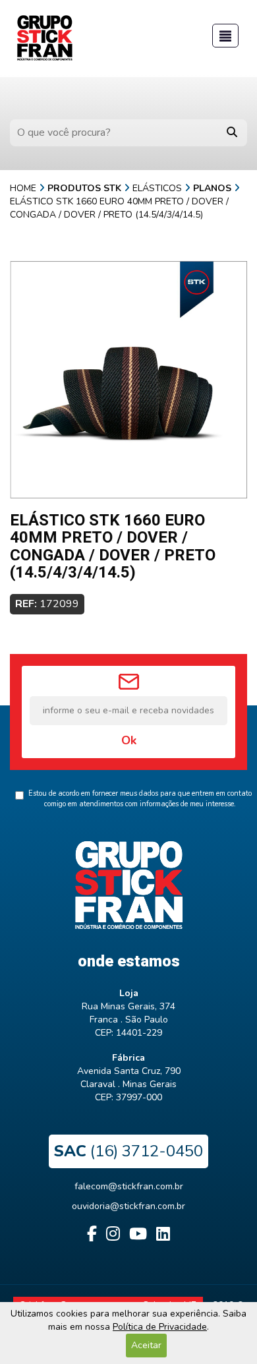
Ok (128, 740)
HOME (23, 188)
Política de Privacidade (160, 1326)
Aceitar (146, 1345)
